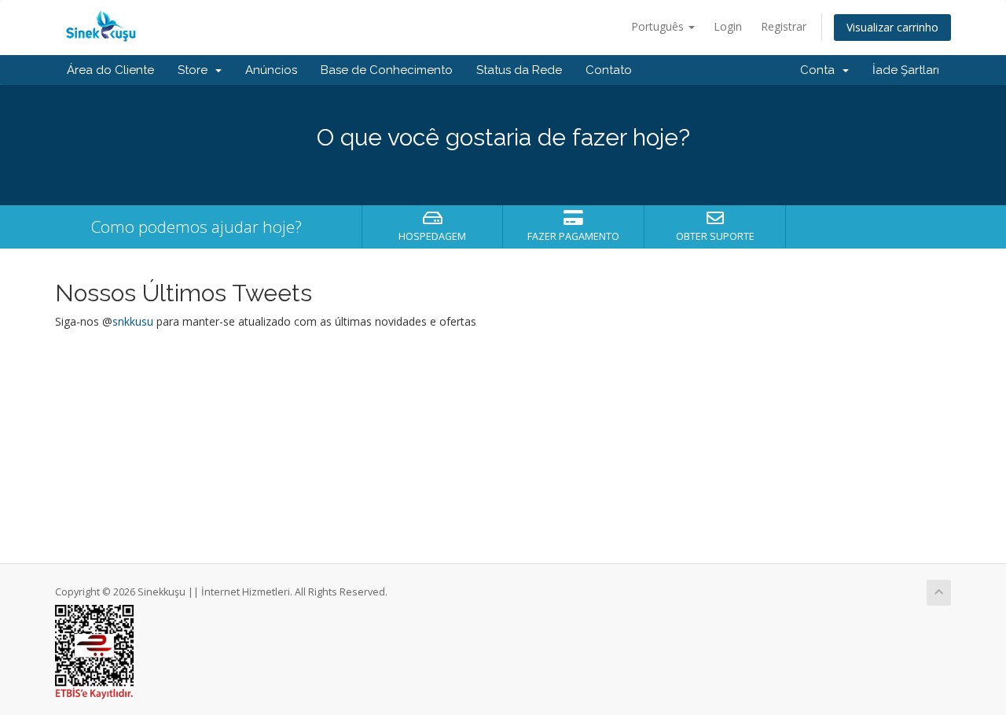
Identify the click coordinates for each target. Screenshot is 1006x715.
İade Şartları (905, 70)
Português (659, 26)
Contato (609, 70)
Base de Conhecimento (387, 70)
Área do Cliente (110, 70)
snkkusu (132, 321)
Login (728, 26)
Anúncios (271, 70)
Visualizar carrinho (892, 27)
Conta (820, 70)
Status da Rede (519, 70)
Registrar (783, 26)
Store (196, 70)
